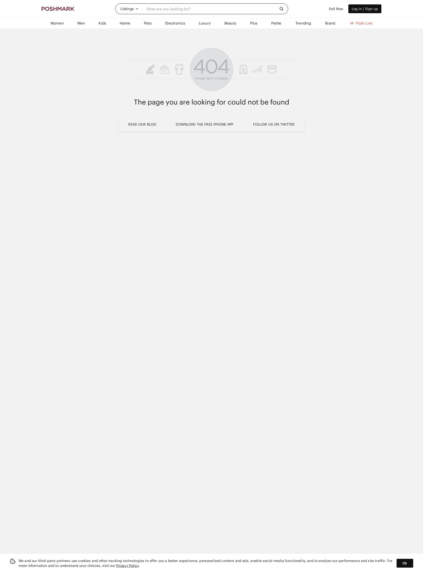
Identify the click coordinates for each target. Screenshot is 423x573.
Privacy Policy (127, 565)
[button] (129, 8)
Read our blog (142, 124)
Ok (404, 563)
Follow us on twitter (274, 124)
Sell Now (336, 9)
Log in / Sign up (365, 9)
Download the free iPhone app (204, 124)
